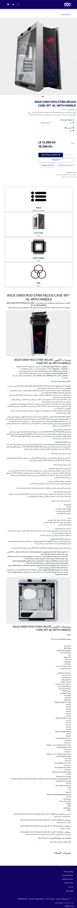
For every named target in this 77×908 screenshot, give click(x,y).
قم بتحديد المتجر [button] (46, 122)
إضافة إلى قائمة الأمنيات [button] (64, 165)
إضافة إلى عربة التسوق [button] (50, 154)
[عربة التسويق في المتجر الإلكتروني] (13, 4)
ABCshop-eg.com (43, 838)
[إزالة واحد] (72, 155)
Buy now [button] (55, 160)
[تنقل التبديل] (18, 4)
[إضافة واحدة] (66, 155)
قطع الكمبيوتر (65, 14)
